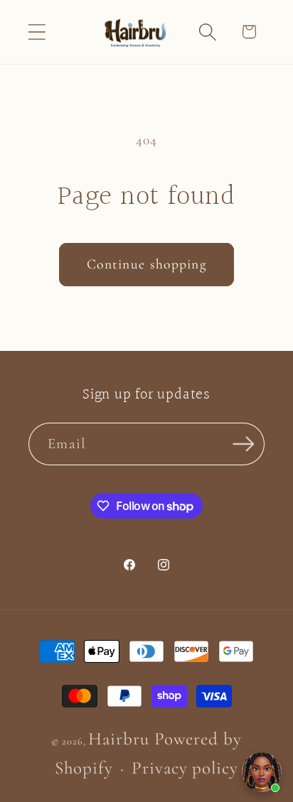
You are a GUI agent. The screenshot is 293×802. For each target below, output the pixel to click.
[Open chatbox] (262, 772)
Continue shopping (146, 264)
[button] (36, 31)
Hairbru (118, 738)
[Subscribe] (243, 444)
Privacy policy (185, 768)
